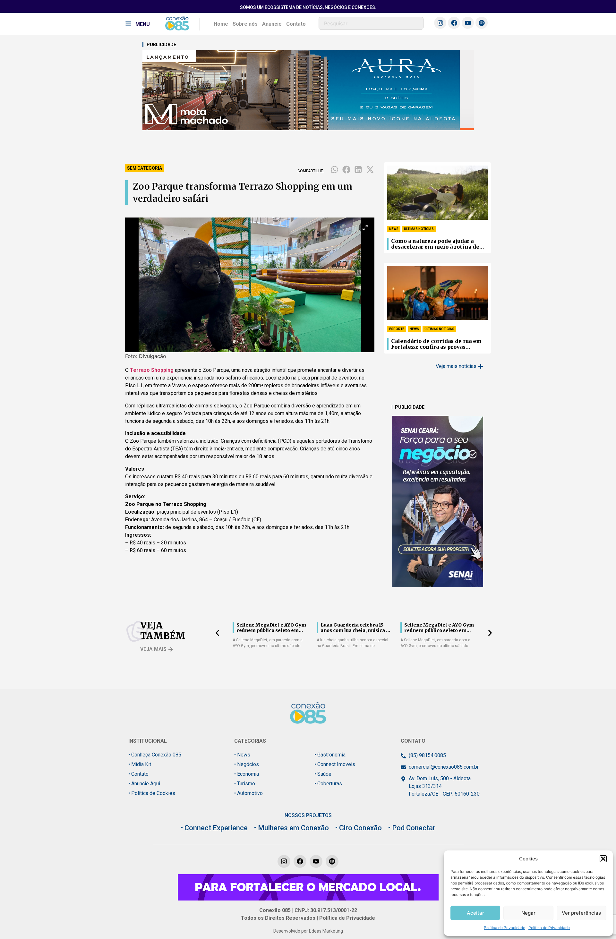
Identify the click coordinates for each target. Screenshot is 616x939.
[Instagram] (440, 23)
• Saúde (322, 774)
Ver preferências (581, 913)
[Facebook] (454, 23)
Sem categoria (144, 168)
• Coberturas (328, 784)
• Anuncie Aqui (144, 784)
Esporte (396, 329)
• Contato (138, 774)
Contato (296, 24)
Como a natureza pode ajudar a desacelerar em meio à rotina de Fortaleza (435, 244)
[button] (603, 859)
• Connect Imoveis (334, 764)
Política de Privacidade (504, 927)
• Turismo (244, 784)
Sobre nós (245, 24)
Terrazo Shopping (152, 370)
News (393, 229)
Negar (528, 913)
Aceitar (475, 913)
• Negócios (246, 764)
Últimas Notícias (419, 229)
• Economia (246, 774)
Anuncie (272, 24)
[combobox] (371, 23)
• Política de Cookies (151, 793)
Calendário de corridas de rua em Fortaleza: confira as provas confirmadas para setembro (436, 344)
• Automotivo (248, 793)
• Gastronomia (330, 755)
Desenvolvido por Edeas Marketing (308, 931)
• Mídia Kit (139, 764)
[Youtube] (468, 23)
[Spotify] (481, 23)
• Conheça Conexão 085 (154, 755)
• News (242, 755)
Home (221, 24)
